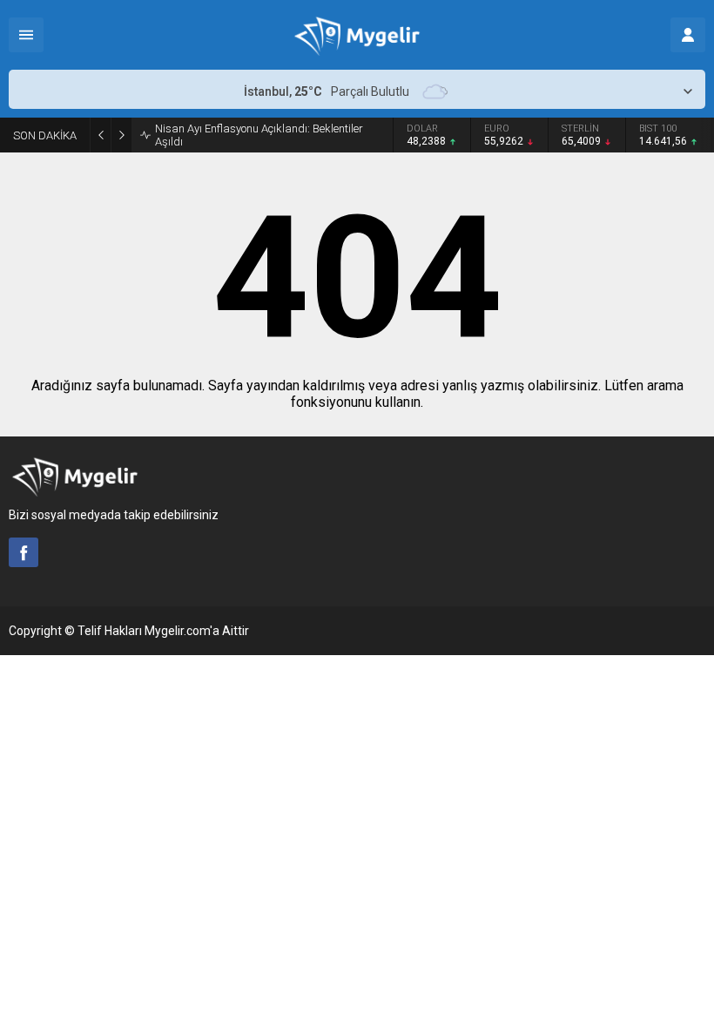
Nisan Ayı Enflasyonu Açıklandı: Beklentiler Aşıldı (259, 135)
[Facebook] (23, 552)
